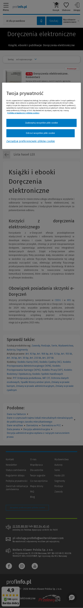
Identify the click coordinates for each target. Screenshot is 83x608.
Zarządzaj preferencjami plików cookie (30, 141)
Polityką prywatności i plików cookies (23, 113)
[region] (41, 116)
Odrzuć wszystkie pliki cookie (40, 133)
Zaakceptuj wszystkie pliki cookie (41, 123)
